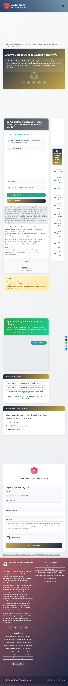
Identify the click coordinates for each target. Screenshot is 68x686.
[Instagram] (26, 628)
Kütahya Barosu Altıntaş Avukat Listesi (45, 44)
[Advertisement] (34, 27)
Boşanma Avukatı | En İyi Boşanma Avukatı (18, 658)
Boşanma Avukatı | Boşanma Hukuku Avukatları (50, 575)
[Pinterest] (21, 628)
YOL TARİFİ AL (40, 342)
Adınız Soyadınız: (11, 500)
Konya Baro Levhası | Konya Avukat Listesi (18, 652)
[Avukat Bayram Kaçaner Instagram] (23, 82)
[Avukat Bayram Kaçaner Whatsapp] (45, 82)
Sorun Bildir (16, 200)
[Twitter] (15, 628)
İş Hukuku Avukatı (50, 581)
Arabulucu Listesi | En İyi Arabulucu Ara (18, 655)
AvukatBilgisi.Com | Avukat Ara (21, 562)
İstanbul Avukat (50, 569)
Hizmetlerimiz (18, 633)
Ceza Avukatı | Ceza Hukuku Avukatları (50, 572)
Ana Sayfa (7, 44)
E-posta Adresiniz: (11, 510)
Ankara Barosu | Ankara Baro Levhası (18, 636)
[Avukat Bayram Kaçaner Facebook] (39, 82)
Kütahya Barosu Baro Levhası (17, 134)
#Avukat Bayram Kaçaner (10, 554)
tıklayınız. (35, 244)
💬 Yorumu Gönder (34, 545)
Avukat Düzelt (16, 195)
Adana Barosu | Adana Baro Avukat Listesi (18, 642)
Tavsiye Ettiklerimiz (50, 562)
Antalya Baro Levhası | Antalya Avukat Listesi (18, 646)
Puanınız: (9, 491)
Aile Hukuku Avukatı (50, 578)
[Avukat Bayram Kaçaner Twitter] (29, 82)
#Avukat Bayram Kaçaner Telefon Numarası (48, 554)
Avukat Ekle (19, 664)
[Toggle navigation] (63, 6)
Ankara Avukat (50, 566)
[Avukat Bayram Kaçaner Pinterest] (34, 82)
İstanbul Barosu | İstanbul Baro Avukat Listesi (18, 639)
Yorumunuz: (9, 519)
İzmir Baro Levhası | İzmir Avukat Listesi (18, 649)
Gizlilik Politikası (50, 680)
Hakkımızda (61, 680)
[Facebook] (10, 628)
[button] (25, 383)
